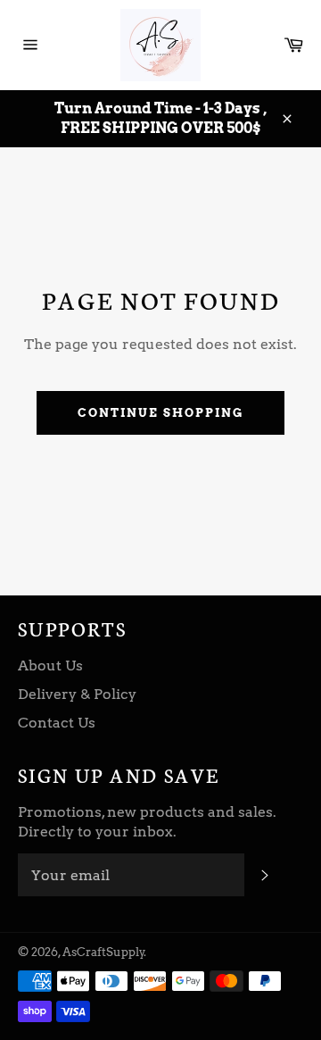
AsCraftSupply (103, 952)
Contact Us (56, 722)
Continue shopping (160, 413)
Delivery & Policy (77, 694)
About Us (50, 665)
